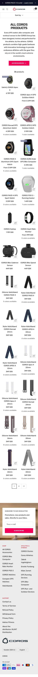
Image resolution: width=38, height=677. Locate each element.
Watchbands (7, 586)
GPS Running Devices (26, 576)
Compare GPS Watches (7, 580)
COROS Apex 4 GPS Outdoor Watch (28, 96)
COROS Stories (27, 551)
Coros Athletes (27, 555)
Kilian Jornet (26, 571)
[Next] (23, 486)
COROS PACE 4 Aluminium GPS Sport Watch (9, 161)
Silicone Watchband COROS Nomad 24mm (28, 402)
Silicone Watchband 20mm (28, 437)
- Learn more (28, 3)
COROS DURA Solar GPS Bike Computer (28, 160)
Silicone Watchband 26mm (10, 437)
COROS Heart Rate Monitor (28, 230)
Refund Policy (7, 610)
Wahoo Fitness (8, 622)
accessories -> (19, 63)
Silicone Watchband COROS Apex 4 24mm (10, 401)
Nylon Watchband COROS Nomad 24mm (10, 329)
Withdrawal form (9, 614)
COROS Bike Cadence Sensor (9, 264)
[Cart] (35, 9)
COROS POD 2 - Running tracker (28, 196)
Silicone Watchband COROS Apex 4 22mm (28, 364)
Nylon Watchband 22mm (28, 470)
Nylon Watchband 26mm (10, 470)
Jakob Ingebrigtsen (26, 560)
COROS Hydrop (10, 229)
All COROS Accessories (7, 550)
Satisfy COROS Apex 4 (10, 88)
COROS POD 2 (8, 571)
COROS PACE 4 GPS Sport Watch (10, 196)
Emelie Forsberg (27, 567)
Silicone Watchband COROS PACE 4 (10, 293)
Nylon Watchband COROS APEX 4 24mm (28, 329)
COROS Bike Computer (7, 557)
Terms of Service (9, 606)
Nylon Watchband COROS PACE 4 (28, 294)
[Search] (7, 9)
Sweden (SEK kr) (9, 650)
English (22, 650)
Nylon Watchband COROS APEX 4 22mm (10, 365)
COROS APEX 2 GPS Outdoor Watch (28, 126)
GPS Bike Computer (25, 583)
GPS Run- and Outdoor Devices (27, 590)
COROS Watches (9, 575)
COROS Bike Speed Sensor (28, 264)
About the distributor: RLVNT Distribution (9, 629)
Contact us (6, 602)
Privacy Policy (7, 618)
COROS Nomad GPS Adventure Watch (10, 126)
